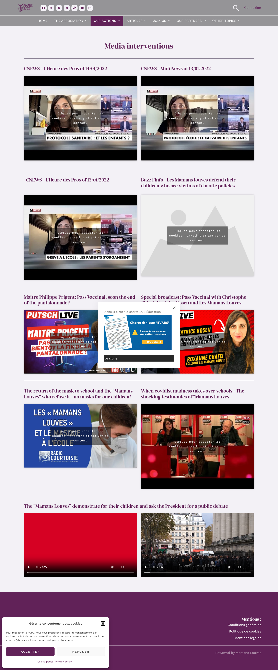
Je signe (110, 358)
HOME (42, 21)
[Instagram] (59, 8)
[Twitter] (51, 8)
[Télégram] (67, 8)
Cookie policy (45, 661)
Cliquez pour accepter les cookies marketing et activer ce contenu (80, 118)
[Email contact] (90, 8)
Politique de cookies (245, 631)
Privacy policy (63, 661)
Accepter (30, 651)
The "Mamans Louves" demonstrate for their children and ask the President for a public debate (126, 506)
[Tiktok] (74, 8)
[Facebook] (43, 8)
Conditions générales (244, 625)
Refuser (80, 651)
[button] (103, 623)
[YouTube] (82, 8)
